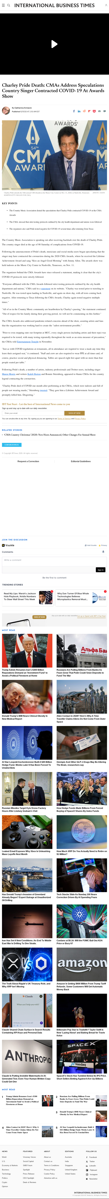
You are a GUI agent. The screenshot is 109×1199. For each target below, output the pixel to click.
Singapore (69, 1165)
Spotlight (26, 1170)
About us (47, 1157)
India (67, 1161)
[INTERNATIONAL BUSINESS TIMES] (54, 5)
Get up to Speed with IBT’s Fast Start (91, 616)
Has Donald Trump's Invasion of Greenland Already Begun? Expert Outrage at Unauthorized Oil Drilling (26, 897)
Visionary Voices (29, 1157)
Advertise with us (50, 1178)
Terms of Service (64, 419)
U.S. (3, 1161)
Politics (5, 1178)
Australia (68, 1157)
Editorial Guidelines (81, 461)
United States (70, 1174)
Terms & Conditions (51, 1165)
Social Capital (28, 1161)
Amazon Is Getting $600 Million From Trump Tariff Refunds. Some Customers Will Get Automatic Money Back (81, 987)
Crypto (4, 1182)
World (4, 1157)
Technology (6, 1174)
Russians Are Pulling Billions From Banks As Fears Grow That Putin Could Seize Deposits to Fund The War (80, 673)
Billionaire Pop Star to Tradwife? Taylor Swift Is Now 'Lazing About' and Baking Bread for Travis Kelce (81, 1033)
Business (5, 1170)
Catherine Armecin (23, 108)
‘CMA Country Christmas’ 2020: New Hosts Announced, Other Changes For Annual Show (50, 435)
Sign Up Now (39, 617)
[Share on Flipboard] (89, 111)
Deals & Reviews (29, 1182)
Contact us (48, 1161)
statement (45, 288)
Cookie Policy (49, 1174)
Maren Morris (8, 374)
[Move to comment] (104, 111)
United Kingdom (71, 1170)
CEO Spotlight (28, 1178)
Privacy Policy (80, 419)
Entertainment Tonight (28, 341)
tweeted (43, 390)
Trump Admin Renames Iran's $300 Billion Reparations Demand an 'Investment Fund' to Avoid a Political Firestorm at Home (25, 673)
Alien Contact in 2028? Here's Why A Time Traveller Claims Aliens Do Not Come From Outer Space (81, 719)
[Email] (99, 111)
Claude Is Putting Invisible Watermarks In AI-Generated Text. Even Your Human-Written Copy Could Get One (26, 1079)
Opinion (5, 1186)
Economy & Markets (10, 1165)
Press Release (28, 1174)
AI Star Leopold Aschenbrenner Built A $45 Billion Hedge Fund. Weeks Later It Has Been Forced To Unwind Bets (27, 765)
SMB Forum (27, 1165)
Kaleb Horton (34, 374)
